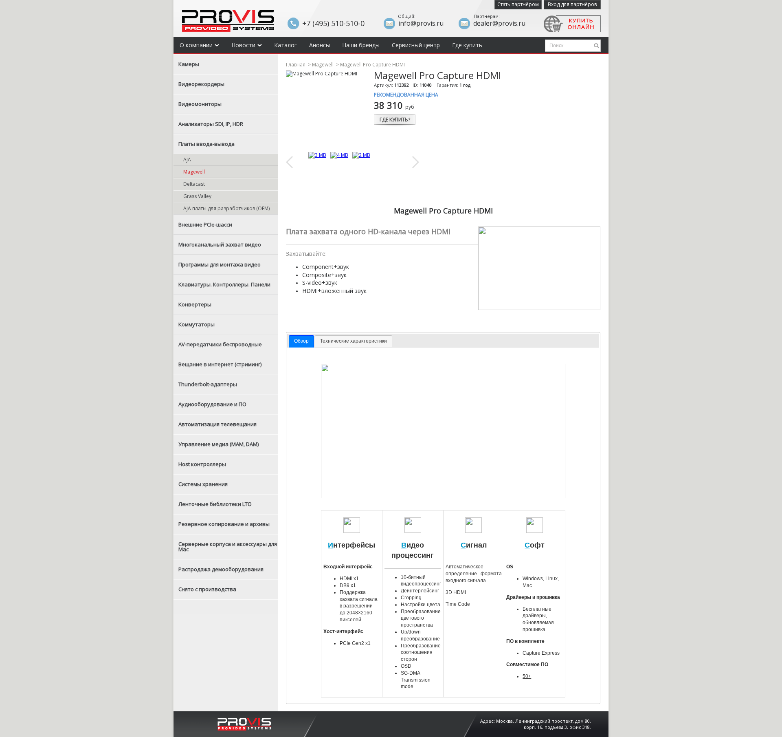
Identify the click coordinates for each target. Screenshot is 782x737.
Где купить (467, 45)
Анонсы (319, 45)
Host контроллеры (202, 464)
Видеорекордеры (201, 84)
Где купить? (395, 119)
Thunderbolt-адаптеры (207, 384)
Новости (243, 45)
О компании (196, 45)
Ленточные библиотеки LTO (215, 504)
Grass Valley (197, 196)
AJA (187, 159)
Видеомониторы (200, 104)
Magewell (194, 171)
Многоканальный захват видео (219, 244)
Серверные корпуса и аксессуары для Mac (227, 546)
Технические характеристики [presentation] (353, 341)
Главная (295, 64)
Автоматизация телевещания (217, 424)
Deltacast (194, 183)
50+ (527, 676)
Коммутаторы (196, 324)
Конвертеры (194, 304)
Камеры (188, 64)
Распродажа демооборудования (221, 569)
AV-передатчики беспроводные (220, 344)
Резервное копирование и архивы (224, 524)
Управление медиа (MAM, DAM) (218, 444)
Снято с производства (207, 589)
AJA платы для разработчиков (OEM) (226, 208)
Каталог (285, 45)
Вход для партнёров (572, 4)
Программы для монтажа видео (219, 264)
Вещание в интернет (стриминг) (219, 364)
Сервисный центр (416, 45)
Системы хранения (203, 484)
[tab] (301, 341)
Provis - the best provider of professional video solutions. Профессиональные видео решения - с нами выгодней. (228, 21)
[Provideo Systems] (244, 723)
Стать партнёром (518, 4)
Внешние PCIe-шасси (205, 224)
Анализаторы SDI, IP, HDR (210, 124)
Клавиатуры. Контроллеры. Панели (224, 284)
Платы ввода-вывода (206, 143)
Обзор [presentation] (301, 341)
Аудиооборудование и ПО (212, 404)
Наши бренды (361, 45)
